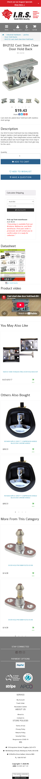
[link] (16, 652)
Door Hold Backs (11, 37)
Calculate (21, 210)
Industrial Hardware (13, 35)
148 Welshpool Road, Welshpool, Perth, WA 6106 (21, 751)
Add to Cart (21, 161)
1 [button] (12, 107)
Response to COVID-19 (20, 739)
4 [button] (22, 107)
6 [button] (29, 107)
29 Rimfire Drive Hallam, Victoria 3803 (21, 754)
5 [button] (25, 107)
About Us (20, 714)
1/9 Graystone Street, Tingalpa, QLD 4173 (21, 747)
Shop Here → (19, 5)
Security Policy (21, 736)
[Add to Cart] (33, 381)
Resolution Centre (20, 707)
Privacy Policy (20, 729)
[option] (20, 74)
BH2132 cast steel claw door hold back (19, 39)
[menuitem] (19, 114)
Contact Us (20, 718)
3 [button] (19, 107)
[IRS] (20, 14)
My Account (20, 700)
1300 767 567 (21, 758)
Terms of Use (20, 726)
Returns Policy (20, 733)
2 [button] (15, 107)
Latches (26, 35)
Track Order (20, 703)
